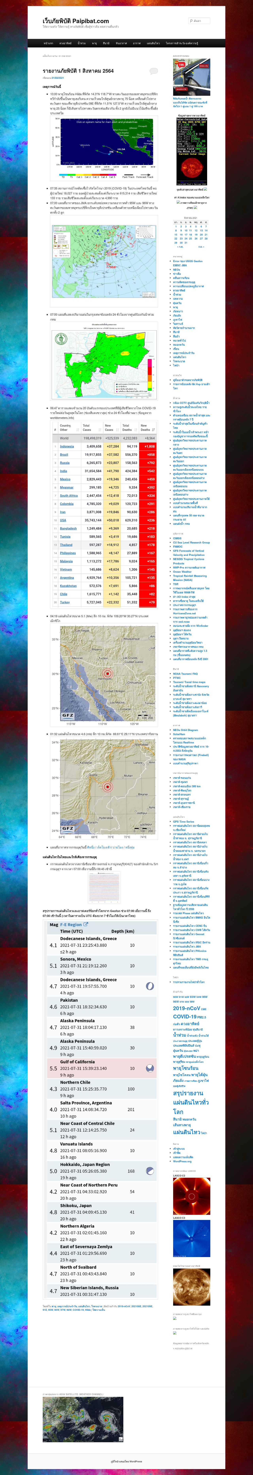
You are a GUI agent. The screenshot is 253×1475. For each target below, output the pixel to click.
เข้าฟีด (176, 1153)
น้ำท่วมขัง (192, 1035)
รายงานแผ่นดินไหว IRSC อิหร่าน (191, 942)
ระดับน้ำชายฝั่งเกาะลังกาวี (187, 707)
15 (176, 234)
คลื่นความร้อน (181, 278)
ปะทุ (197, 1045)
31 (186, 242)
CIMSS (177, 538)
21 (206, 234)
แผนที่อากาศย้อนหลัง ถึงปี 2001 (190, 659)
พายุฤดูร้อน (203, 1056)
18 (190, 234)
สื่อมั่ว (176, 336)
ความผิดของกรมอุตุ (184, 282)
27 (201, 238)
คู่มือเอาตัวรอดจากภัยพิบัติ (187, 380)
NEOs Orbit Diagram (185, 730)
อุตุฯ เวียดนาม (181, 638)
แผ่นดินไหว (153, 43)
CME (203, 1009)
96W (56, 1310)
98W (69, 1310)
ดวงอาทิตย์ (65, 43)
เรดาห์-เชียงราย (182, 807)
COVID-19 (78, 1310)
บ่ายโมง (118, 847)
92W (187, 996)
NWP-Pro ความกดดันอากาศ (189, 567)
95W (50, 1310)
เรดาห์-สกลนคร (182, 794)
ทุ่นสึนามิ (198, 1029)
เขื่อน (176, 349)
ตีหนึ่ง (91, 847)
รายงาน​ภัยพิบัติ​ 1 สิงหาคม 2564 (78, 70)
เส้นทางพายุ (182, 1124)
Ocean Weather (182, 571)
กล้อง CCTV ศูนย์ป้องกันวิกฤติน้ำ (191, 403)
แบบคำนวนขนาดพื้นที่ (185, 503)
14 (206, 230)
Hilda (88, 1310)
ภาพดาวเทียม (190, 1080)
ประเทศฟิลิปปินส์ (183, 1045)
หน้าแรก (48, 43)
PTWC (177, 678)
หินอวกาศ (121, 43)
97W (62, 1310)
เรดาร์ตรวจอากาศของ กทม (188, 646)
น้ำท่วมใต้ (203, 1035)
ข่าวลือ (177, 274)
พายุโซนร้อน (185, 1068)
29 (176, 242)
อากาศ (137, 43)
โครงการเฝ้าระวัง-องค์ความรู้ (182, 43)
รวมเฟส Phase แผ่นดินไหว (188, 913)
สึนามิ (106, 43)
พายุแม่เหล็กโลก (194, 1062)
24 (186, 238)
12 (196, 230)
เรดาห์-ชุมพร (180, 782)
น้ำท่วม (82, 43)
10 (186, 230)
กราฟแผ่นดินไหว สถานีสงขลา (190, 842)
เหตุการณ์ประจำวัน (67, 1306)
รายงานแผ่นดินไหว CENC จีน (190, 926)
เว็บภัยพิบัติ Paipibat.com (76, 20)
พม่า (196, 1050)
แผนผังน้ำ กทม (181, 523)
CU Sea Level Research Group (191, 542)
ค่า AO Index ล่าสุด (184, 597)
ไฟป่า (176, 365)
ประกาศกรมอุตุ (180, 1041)
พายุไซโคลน (182, 1074)
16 (181, 234)
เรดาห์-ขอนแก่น (182, 778)
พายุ (94, 43)
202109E (147, 1306)
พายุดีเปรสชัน (184, 1056)
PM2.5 (201, 1017)
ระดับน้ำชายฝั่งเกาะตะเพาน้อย (190, 703)
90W (175, 997)
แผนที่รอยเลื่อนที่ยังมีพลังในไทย (191, 967)
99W (192, 1001)
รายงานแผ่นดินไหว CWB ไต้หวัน (191, 930)
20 (201, 234)
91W (181, 997)
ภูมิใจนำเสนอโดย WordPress (126, 1461)
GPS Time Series (183, 821)
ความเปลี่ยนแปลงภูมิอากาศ (188, 286)
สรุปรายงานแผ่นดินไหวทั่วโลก (191, 1102)
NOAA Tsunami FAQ (185, 674)
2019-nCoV (124, 1306)
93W (193, 997)
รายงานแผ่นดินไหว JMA (187, 946)
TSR (175, 584)
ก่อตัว (176, 1024)
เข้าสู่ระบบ (179, 1148)
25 (190, 238)
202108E (136, 1306)
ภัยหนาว (178, 311)
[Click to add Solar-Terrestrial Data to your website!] (192, 184)
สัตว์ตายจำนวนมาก (184, 328)
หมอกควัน (179, 344)
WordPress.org (182, 1161)
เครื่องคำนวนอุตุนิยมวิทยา (187, 642)
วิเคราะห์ (178, 324)
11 (190, 230)
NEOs (176, 269)
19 (196, 234)
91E (45, 1310)
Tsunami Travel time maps (189, 682)
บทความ (178, 298)
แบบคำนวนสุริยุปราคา (185, 763)
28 (206, 238)
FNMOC (177, 546)
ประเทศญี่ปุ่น (195, 1041)
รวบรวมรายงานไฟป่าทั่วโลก (189, 982)
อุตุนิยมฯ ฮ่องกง (182, 630)
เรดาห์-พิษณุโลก (182, 790)
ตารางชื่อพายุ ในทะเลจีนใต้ (188, 601)
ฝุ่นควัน (177, 303)
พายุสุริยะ (179, 1061)
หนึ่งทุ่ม (130, 847)
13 (201, 230)
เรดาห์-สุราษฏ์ (181, 798)
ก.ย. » (201, 246)
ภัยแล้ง (177, 315)
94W (198, 997)
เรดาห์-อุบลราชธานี (184, 803)
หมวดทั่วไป (179, 340)
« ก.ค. (180, 246)
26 (196, 238)
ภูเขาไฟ (177, 319)
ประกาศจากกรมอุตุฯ (184, 605)
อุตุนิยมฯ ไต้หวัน (182, 634)
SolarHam (179, 734)
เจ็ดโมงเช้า (104, 847)
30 (181, 242)
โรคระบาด (96, 1306)
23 (181, 238)
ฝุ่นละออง (188, 1050)
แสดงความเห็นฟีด (183, 1157)
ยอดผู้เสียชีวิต (179, 1086)
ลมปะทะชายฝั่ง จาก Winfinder (190, 626)
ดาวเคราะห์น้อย (182, 1029)
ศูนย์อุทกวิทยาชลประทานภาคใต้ (191, 499)
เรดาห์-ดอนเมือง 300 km (187, 786)
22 (176, 238)
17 (186, 234)
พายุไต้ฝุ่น (199, 1074)
